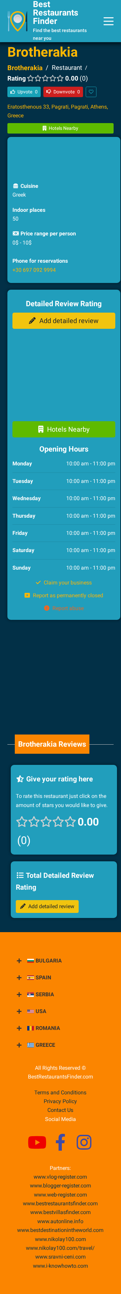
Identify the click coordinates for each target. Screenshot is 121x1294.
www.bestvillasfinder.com (60, 1212)
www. (60, 1221)
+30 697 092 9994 (34, 270)
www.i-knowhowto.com (60, 1266)
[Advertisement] (66, 159)
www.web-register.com (60, 1194)
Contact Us (60, 1110)
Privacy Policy (60, 1101)
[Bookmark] (91, 92)
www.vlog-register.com (60, 1177)
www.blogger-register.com (60, 1185)
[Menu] (109, 21)
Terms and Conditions (60, 1092)
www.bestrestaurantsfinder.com (60, 1203)
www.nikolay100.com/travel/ (60, 1248)
